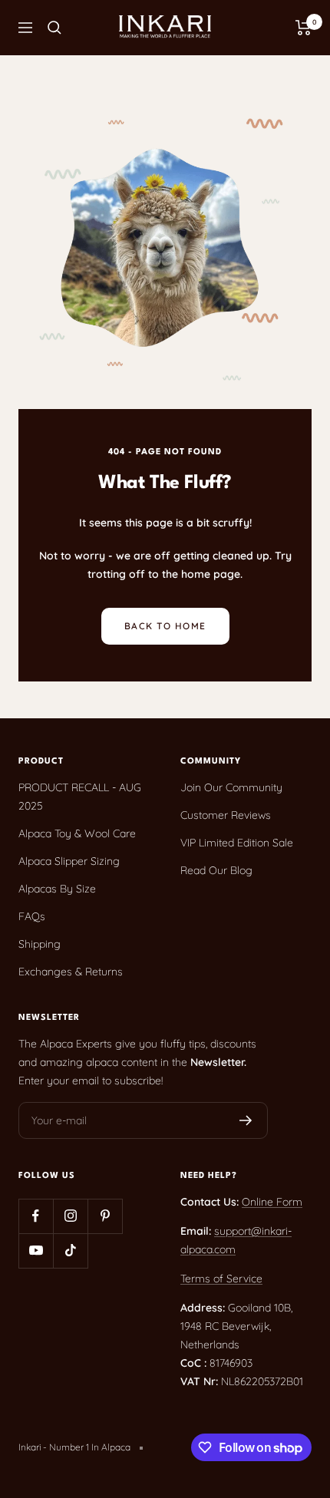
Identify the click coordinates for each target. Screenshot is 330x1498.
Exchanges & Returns (70, 971)
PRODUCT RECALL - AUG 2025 (79, 796)
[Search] (54, 28)
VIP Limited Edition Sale (236, 843)
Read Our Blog (216, 870)
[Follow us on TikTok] (70, 1250)
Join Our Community (231, 787)
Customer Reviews (225, 815)
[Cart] (303, 27)
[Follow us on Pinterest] (104, 1216)
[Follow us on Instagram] (70, 1216)
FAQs (31, 916)
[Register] (245, 1120)
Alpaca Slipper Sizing (69, 861)
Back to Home (165, 626)
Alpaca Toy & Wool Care (77, 833)
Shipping (39, 944)
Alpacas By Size (57, 889)
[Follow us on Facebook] (35, 1216)
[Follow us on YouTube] (35, 1250)
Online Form (272, 1202)
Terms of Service (221, 1278)
